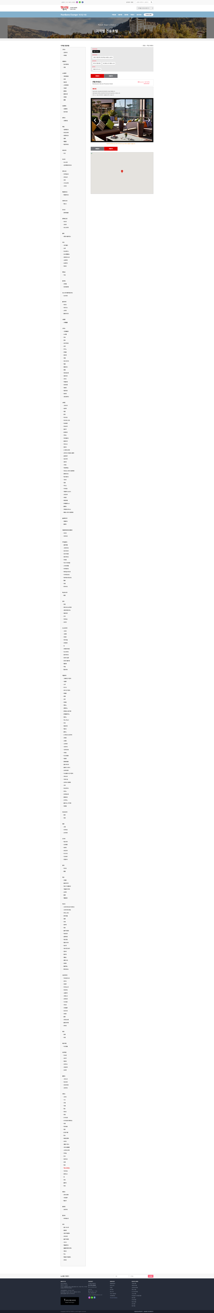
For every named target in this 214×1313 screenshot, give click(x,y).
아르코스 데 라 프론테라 (69, 471)
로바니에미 (66, 1194)
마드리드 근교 (67, 420)
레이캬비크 (66, 557)
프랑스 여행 (134, 1289)
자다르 (65, 1005)
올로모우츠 (66, 883)
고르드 (65, 1097)
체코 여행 (133, 1297)
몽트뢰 (65, 355)
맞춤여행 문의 (112, 1283)
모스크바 (66, 162)
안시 (65, 1156)
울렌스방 (66, 94)
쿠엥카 (65, 497)
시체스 (65, 465)
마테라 (65, 702)
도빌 (65, 1102)
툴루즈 (65, 1183)
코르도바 (66, 494)
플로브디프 (66, 313)
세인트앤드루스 (67, 610)
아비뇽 (65, 1153)
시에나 (65, 752)
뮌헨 (65, 138)
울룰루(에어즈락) (67, 1248)
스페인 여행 (134, 1283)
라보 (65, 337)
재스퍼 (65, 945)
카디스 (65, 485)
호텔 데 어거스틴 (97, 69)
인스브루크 (66, 651)
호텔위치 (111, 76)
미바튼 (65, 559)
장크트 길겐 (66, 657)
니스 (65, 1099)
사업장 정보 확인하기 (138, 1311)
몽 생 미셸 (66, 1132)
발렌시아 (66, 441)
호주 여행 (133, 1303)
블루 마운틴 (66, 930)
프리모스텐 (66, 1019)
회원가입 (69, 2)
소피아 (65, 310)
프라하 (65, 892)
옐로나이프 (66, 942)
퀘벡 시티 (66, 960)
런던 (65, 604)
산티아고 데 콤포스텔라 (69, 453)
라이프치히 (66, 132)
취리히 (65, 393)
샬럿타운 (66, 936)
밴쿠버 (65, 924)
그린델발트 (66, 331)
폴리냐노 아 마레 (67, 803)
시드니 (65, 1242)
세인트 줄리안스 (67, 236)
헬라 (65, 580)
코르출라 (66, 1008)
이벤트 (132, 2)
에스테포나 (66, 476)
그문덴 (65, 634)
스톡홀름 (66, 322)
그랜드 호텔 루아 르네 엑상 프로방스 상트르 (103, 57)
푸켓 (65, 1037)
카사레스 (66, 488)
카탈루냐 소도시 (67, 491)
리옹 (65, 1123)
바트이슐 (66, 640)
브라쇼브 (66, 177)
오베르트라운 (67, 648)
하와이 (65, 266)
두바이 (65, 533)
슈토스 (65, 379)
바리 (65, 723)
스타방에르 (66, 85)
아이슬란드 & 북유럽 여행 (136, 1295)
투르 (65, 1180)
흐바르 (65, 1025)
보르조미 (66, 850)
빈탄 (65, 818)
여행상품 (114, 14)
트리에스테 (66, 794)
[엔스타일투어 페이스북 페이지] (82, 2)
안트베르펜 (66, 287)
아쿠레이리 (66, 568)
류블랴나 (66, 521)
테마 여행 (133, 1305)
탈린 (65, 595)
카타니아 (66, 776)
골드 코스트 (66, 1227)
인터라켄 (66, 384)
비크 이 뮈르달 (67, 562)
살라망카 (66, 456)
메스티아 (66, 841)
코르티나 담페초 (67, 782)
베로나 (65, 729)
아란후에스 (66, 468)
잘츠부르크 (66, 654)
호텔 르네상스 (96, 51)
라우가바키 (66, 551)
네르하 (65, 408)
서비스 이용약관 (113, 1293)
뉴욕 (65, 248)
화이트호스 (66, 969)
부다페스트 (66, 1218)
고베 (65, 827)
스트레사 (66, 743)
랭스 (65, 1108)
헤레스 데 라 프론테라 (68, 512)
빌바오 (65, 447)
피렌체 (65, 806)
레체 (65, 696)
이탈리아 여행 (134, 1285)
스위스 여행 (134, 1293)
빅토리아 (66, 933)
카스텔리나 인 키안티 (68, 773)
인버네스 (66, 619)
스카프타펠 (66, 565)
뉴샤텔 (65, 334)
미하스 (65, 435)
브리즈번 (66, 1236)
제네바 (65, 387)
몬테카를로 (66, 212)
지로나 (65, 479)
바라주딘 (66, 990)
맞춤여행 (120, 14)
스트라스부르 (67, 1150)
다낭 (65, 275)
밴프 (65, 927)
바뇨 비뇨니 (66, 720)
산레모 (65, 738)
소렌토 (65, 741)
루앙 (65, 1114)
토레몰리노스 (67, 503)
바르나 (65, 304)
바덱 (65, 921)
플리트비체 (66, 1022)
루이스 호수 (66, 913)
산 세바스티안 (67, 450)
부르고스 (66, 444)
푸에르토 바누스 (67, 509)
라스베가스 (66, 251)
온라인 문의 (112, 1285)
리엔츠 (65, 637)
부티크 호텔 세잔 (97, 63)
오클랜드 (66, 109)
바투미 (65, 847)
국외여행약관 (112, 1295)
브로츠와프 (66, 1085)
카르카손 (66, 1171)
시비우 (65, 186)
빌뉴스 (65, 203)
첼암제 (65, 663)
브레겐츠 (66, 643)
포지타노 (66, 800)
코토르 (65, 224)
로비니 (65, 981)
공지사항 (128, 2)
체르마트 (66, 390)
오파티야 (66, 999)
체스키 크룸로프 (67, 886)
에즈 (65, 1165)
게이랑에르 (66, 76)
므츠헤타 (66, 844)
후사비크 (66, 586)
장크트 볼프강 (67, 660)
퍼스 (65, 1254)
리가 (65, 153)
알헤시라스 (66, 473)
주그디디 (66, 853)
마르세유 (66, 1126)
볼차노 (65, 732)
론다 (65, 414)
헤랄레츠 (66, 898)
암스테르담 (66, 64)
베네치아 (66, 726)
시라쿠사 (66, 746)
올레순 (65, 91)
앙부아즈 (66, 1159)
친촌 (65, 482)
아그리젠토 (66, 755)
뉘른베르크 (66, 129)
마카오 (65, 868)
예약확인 (73, 2)
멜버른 (65, 1230)
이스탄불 (66, 1046)
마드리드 (66, 417)
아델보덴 (66, 382)
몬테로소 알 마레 (67, 711)
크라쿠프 (66, 1088)
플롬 (65, 100)
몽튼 (65, 918)
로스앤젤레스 (67, 254)
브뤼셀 (65, 284)
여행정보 (132, 14)
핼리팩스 (66, 966)
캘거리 (65, 954)
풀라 (65, 1016)
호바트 (65, 1260)
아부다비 (66, 536)
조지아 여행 (134, 1299)
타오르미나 (66, 788)
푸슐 (65, 666)
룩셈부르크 (66, 195)
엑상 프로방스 (67, 1168)
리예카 (65, 984)
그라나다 (66, 405)
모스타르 (66, 295)
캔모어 (65, 951)
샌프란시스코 (67, 257)
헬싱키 (65, 1200)
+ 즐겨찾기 (63, 2)
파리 (65, 1186)
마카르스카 (66, 987)
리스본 (65, 1055)
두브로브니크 (67, 978)
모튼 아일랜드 (67, 1233)
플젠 (65, 895)
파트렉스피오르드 (68, 577)
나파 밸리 (66, 245)
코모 (65, 785)
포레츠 (65, 1013)
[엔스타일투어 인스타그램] (77, 2)
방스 (65, 1135)
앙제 (65, 1162)
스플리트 (66, 993)
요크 (65, 616)
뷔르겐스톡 (66, 373)
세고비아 (66, 459)
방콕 (65, 1034)
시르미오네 (66, 749)
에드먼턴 (66, 939)
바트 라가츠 (66, 361)
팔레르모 (66, 797)
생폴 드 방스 (66, 1144)
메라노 (65, 705)
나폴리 (65, 681)
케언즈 (65, 1251)
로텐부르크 (66, 135)
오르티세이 (66, 770)
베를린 (65, 141)
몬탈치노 (66, 708)
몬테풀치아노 (67, 714)
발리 (65, 815)
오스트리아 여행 (135, 1291)
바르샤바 (66, 1082)
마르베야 (66, 423)
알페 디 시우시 (67, 767)
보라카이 (66, 1209)
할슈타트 (66, 669)
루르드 (65, 1111)
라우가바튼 (66, 554)
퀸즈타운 (66, 112)
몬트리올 (66, 916)
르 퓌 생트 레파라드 (68, 1120)
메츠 (65, 1129)
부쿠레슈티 (66, 174)
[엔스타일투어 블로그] (80, 2)
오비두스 (66, 1064)
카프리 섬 (66, 779)
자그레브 (66, 1002)
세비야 (65, 462)
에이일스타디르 (67, 571)
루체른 (65, 352)
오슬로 (65, 88)
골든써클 (66, 545)
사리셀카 (66, 1197)
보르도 (65, 1141)
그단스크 (66, 1079)
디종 (65, 1105)
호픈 (65, 583)
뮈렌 (65, 358)
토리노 (65, 791)
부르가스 (66, 307)
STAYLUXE (148, 14)
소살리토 (66, 260)
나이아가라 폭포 (67, 910)
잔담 (65, 67)
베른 (65, 364)
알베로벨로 (66, 761)
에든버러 (66, 613)
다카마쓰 (66, 829)
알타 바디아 (66, 764)
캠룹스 (65, 957)
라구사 (65, 687)
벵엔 (65, 370)
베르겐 (65, 82)
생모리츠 (66, 376)
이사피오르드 (67, 574)
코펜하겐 (66, 120)
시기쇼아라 (66, 183)
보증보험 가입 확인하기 (148, 1311)
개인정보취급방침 (113, 1297)
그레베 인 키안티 (67, 678)
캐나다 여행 (134, 1301)
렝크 (65, 340)
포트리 (65, 622)
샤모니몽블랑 (67, 1147)
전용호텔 (126, 14)
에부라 (65, 1061)
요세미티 (66, 263)
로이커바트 (66, 343)
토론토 (65, 963)
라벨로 (65, 693)
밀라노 (65, 717)
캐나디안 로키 (67, 948)
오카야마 (66, 832)
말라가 (65, 429)
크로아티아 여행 (135, 1287)
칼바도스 (66, 1174)
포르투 (65, 1070)
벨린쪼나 (66, 367)
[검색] (151, 2)
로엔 (65, 79)
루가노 (65, 349)
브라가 (65, 1058)
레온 (65, 411)
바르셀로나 (66, 438)
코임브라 (66, 1067)
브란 (65, 180)
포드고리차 (66, 227)
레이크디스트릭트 (68, 607)
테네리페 (66, 500)
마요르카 (66, 426)
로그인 (67, 2)
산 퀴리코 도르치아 (68, 735)
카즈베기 (66, 856)
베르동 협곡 (66, 1138)
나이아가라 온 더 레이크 (69, 907)
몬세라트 (66, 432)
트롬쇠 (65, 97)
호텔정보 (97, 76)
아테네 (65, 55)
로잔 (65, 346)
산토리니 (66, 52)
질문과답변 (139, 14)
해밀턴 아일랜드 (67, 1257)
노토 (65, 684)
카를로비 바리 (67, 889)
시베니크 (66, 996)
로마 (65, 699)
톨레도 (65, 506)
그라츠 (65, 631)
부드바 (65, 221)
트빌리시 (66, 859)
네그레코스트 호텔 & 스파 (109, 63)
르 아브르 (66, 1117)
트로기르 (66, 1011)
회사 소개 (111, 1291)
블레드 (65, 524)
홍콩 (65, 871)
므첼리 (65, 880)
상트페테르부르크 (68, 165)
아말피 (65, 758)
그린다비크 (66, 548)
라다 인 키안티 (67, 690)
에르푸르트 (66, 144)
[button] (122, 171)
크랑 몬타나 (66, 396)
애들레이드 (66, 1245)
